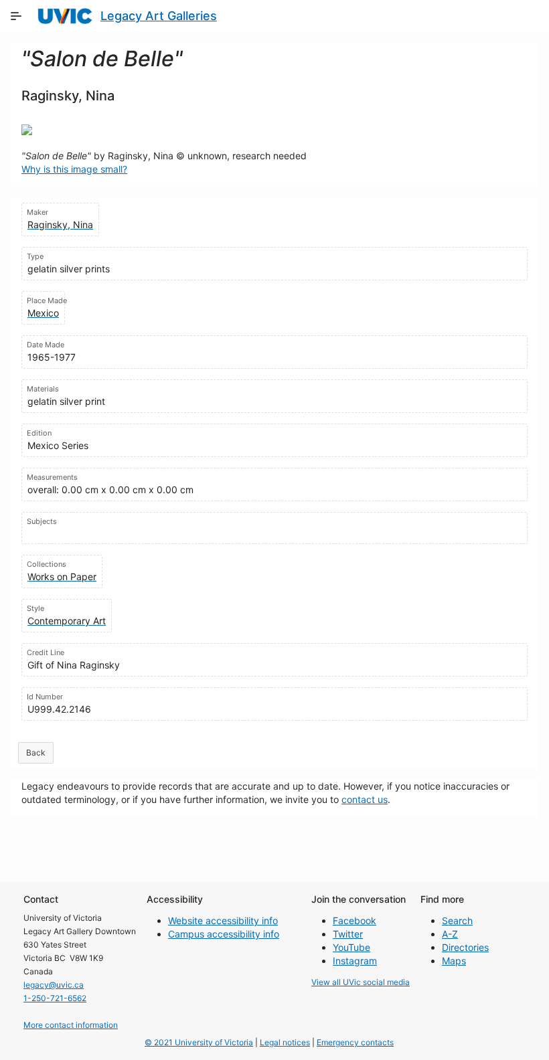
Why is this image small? (74, 169)
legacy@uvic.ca (53, 985)
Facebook (354, 920)
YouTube (351, 947)
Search (457, 920)
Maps (454, 960)
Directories (465, 947)
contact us (364, 799)
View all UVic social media (360, 982)
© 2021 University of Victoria (199, 1042)
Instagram (355, 960)
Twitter (348, 934)
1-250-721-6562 (54, 998)
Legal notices (285, 1042)
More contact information (70, 1025)
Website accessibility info (223, 920)
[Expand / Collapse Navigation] (16, 16)
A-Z (450, 934)
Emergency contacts (355, 1042)
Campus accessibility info (223, 934)
